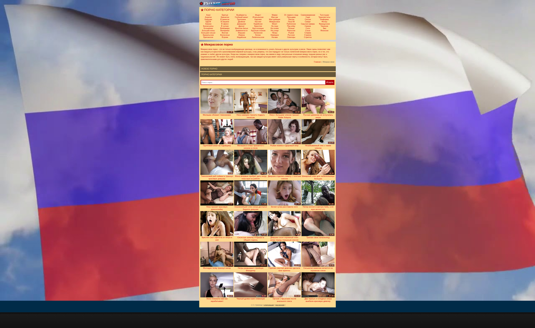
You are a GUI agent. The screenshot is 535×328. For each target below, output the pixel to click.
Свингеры (291, 37)
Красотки (258, 26)
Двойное (241, 22)
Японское (324, 31)
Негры (274, 33)
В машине (225, 22)
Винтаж (225, 33)
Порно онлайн (217, 3)
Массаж (274, 17)
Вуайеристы (241, 15)
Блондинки (208, 28)
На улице (275, 31)
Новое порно (209, 69)
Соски (307, 31)
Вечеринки (224, 31)
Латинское (258, 33)
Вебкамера (224, 28)
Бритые (225, 15)
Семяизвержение (308, 15)
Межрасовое (274, 22)
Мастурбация (274, 19)
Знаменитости (241, 31)
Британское (208, 37)
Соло (308, 28)
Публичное (291, 24)
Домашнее (241, 24)
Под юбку (291, 26)
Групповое (241, 19)
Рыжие (291, 33)
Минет (274, 24)
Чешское (324, 26)
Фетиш (324, 22)
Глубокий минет (241, 17)
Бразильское (208, 35)
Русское (291, 35)
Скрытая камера (308, 24)
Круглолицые (258, 28)
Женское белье (241, 28)
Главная (317, 62)
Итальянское (258, 17)
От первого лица (291, 15)
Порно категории (211, 74)
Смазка (308, 26)
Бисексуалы (208, 26)
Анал (208, 15)
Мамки (274, 15)
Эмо (324, 28)
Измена (241, 35)
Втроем (225, 37)
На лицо (274, 26)
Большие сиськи (208, 33)
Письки (291, 19)
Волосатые (225, 35)
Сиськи (308, 19)
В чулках (225, 26)
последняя (279, 305)
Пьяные (291, 28)
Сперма (308, 33)
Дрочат (242, 26)
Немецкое (275, 35)
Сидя (308, 17)
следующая (269, 305)
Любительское (258, 37)
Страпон (307, 35)
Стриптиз (308, 37)
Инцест (258, 15)
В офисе (224, 24)
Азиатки (208, 17)
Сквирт (308, 22)
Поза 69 (291, 22)
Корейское (258, 24)
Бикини (208, 24)
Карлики (258, 19)
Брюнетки (225, 17)
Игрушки (241, 33)
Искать (329, 82)
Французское (324, 24)
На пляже (275, 28)
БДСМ (208, 22)
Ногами (275, 37)
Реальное (291, 31)
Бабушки (208, 19)
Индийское (241, 37)
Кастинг (258, 22)
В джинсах (224, 19)
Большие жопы (208, 31)
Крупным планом (258, 31)
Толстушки (324, 15)
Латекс (258, 35)
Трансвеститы (324, 17)
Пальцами (291, 17)
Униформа (324, 19)
